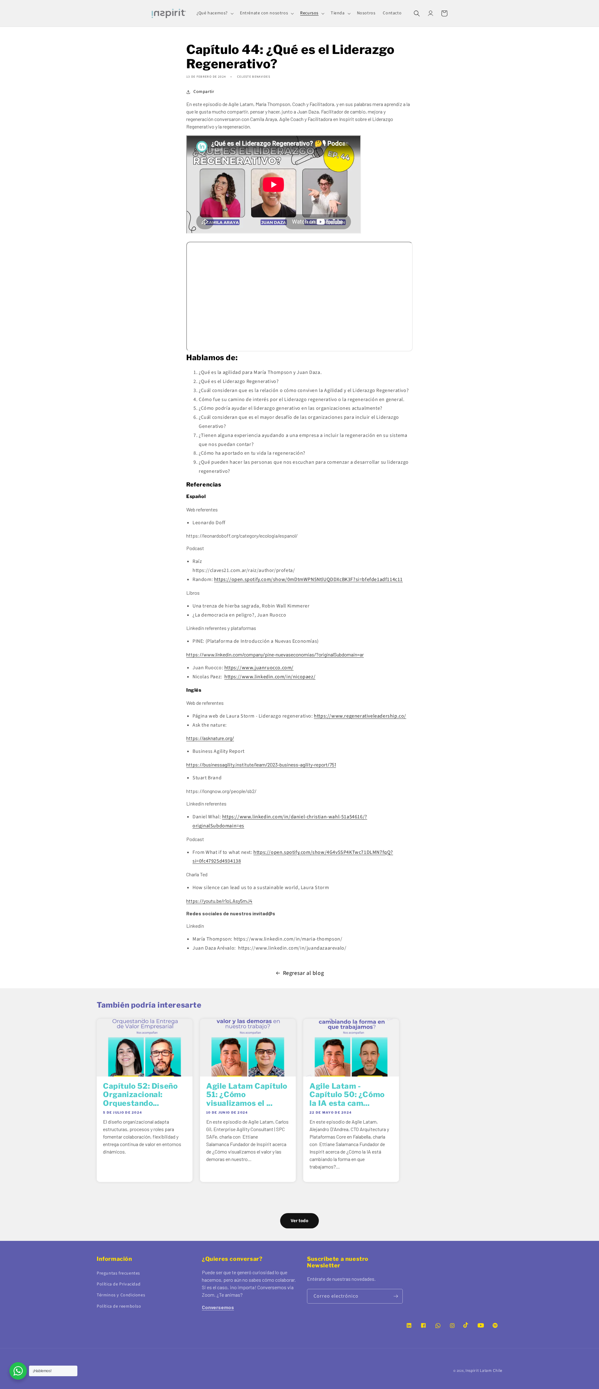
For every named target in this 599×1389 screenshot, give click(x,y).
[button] (214, 13)
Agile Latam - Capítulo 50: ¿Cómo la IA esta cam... (347, 1095)
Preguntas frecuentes (118, 1273)
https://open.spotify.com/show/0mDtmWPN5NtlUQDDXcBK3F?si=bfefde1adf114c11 (308, 579)
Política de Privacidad (118, 1284)
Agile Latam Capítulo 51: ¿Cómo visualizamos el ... (246, 1095)
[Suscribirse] (395, 1296)
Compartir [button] (203, 92)
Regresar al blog (303, 973)
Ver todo (299, 1220)
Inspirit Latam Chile (483, 1370)
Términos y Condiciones (121, 1295)
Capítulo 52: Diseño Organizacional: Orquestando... (140, 1095)
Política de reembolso (119, 1306)
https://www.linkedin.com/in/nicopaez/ (269, 676)
